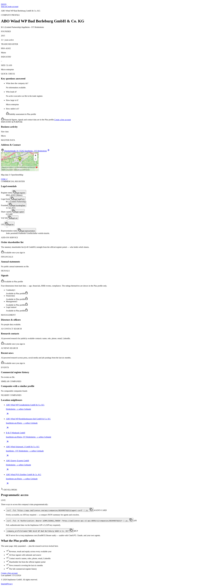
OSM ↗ (4, 179)
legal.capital (19, 212)
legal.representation (28, 231)
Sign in (4, 6)
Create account (12, 6)
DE (2, 4)
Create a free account (62, 120)
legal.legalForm (19, 199)
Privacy (10, 584)
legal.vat (14, 218)
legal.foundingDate (18, 205)
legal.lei (11, 224)
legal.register (20, 193)
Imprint (4, 584)
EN (5, 4)
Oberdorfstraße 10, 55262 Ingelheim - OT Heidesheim (25, 151)
